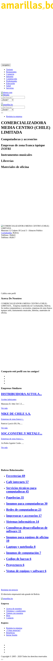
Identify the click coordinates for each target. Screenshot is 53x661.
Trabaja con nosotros (14, 613)
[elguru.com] (6, 92)
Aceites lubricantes (8, 399)
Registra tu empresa (14, 116)
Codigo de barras (18, 558)
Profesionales (11, 81)
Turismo (9, 69)
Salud (8, 86)
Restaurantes (11, 72)
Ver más (4, 408)
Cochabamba (6, 233)
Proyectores (15, 565)
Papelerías (15, 497)
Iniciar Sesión (11, 635)
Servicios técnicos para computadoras (21, 489)
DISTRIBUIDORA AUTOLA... (21, 394)
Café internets (17, 482)
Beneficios (10, 633)
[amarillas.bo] (7, 598)
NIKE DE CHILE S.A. (16, 413)
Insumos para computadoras (26, 503)
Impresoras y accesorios (24, 515)
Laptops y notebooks (21, 546)
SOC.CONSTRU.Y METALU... (21, 433)
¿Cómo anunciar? (13, 630)
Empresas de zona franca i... (12, 419)
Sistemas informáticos (22, 521)
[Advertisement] (26, 36)
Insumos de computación (23, 552)
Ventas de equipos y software (26, 571)
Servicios (10, 88)
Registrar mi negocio (9, 590)
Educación (10, 83)
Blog (8, 615)
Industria (9, 76)
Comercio (10, 74)
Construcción (11, 79)
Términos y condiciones (16, 611)
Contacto (10, 618)
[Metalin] (5, 95)
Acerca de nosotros (14, 609)
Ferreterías (15, 475)
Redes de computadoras (23, 509)
